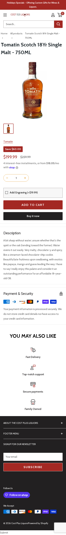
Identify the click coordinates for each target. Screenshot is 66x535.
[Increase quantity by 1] (25, 177)
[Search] (58, 24)
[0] (60, 15)
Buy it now (33, 216)
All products (16, 33)
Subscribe (33, 467)
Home (4, 33)
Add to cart (33, 205)
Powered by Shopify (38, 523)
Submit (4, 532)
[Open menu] (5, 15)
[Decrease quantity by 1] (7, 177)
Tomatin (8, 141)
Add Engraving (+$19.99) (24, 192)
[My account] (53, 15)
